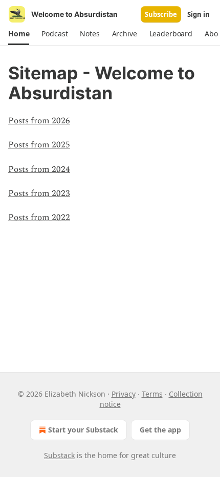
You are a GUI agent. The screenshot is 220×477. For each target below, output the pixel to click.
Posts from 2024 (39, 169)
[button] (18, 34)
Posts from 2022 (39, 217)
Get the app (160, 430)
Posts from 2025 (39, 144)
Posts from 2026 (39, 120)
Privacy (124, 394)
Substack (59, 455)
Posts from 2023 (39, 193)
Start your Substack (83, 430)
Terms (152, 394)
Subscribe (161, 14)
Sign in (198, 14)
